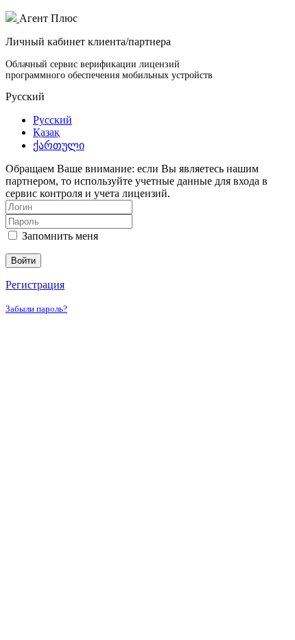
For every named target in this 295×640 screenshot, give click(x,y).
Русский (52, 120)
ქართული (58, 145)
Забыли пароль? (36, 309)
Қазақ (46, 132)
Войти (23, 260)
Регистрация (34, 284)
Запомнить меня (58, 236)
